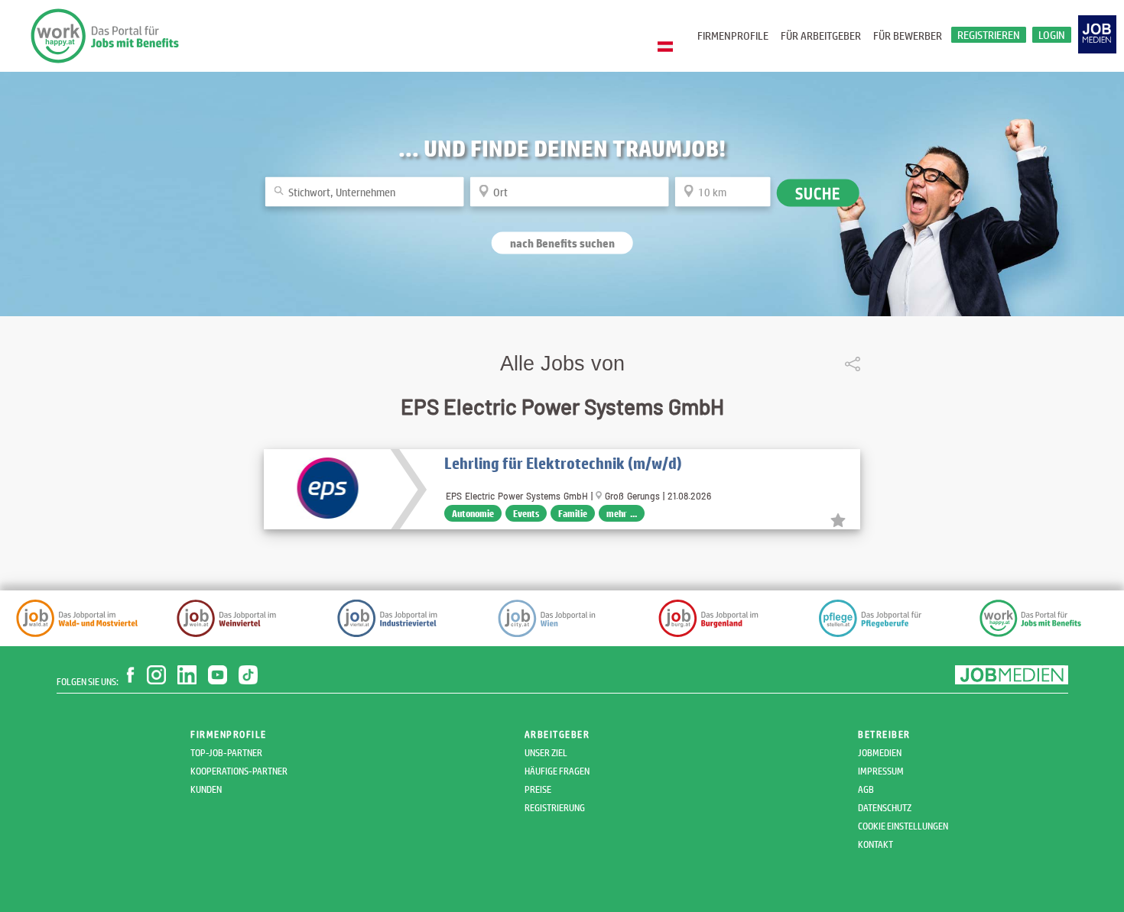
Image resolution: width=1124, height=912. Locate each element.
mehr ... (621, 513)
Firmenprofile (732, 35)
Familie (572, 513)
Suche (818, 192)
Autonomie (473, 513)
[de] (669, 47)
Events (526, 513)
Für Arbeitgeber (821, 35)
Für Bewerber (907, 35)
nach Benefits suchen (562, 242)
